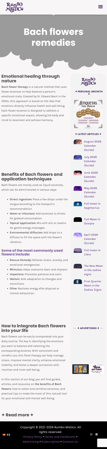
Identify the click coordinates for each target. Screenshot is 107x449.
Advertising (31, 441)
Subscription (51, 441)
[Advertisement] (34, 146)
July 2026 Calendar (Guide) (90, 161)
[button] (100, 6)
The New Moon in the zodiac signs (93, 270)
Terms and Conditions (60, 436)
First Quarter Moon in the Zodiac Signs (93, 285)
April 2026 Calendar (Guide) (91, 239)
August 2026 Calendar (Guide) (92, 146)
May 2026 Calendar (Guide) (90, 192)
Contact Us (70, 441)
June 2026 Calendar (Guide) (91, 177)
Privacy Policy (32, 436)
